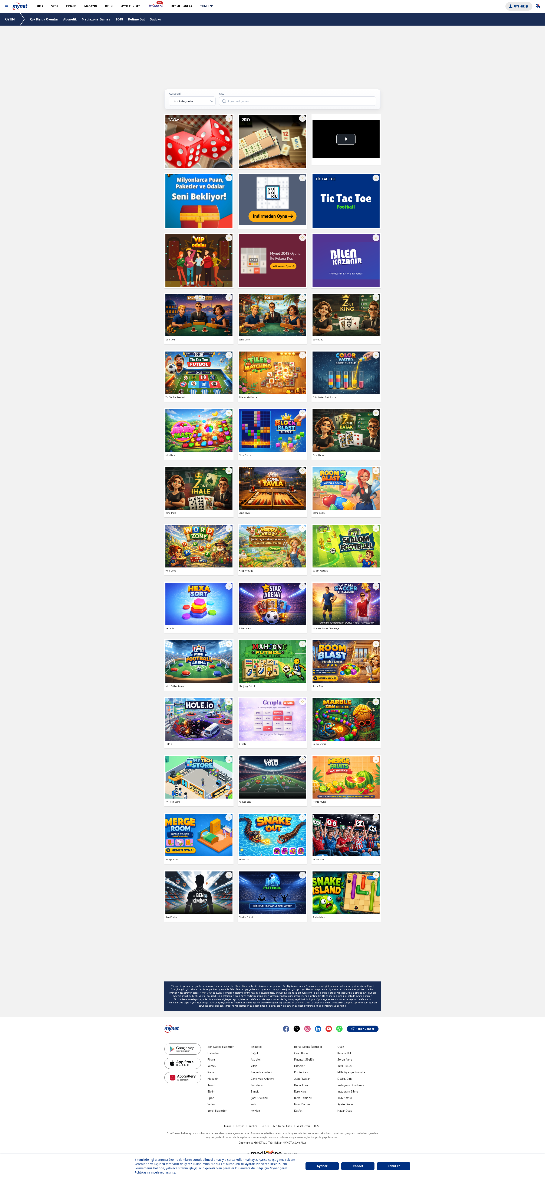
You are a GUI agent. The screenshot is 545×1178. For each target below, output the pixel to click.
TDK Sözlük (344, 1098)
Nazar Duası (345, 1111)
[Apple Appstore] (182, 1063)
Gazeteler (257, 1085)
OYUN (10, 19)
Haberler (213, 1053)
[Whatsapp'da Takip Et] (339, 1029)
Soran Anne (344, 1059)
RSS (316, 1126)
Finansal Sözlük (304, 1059)
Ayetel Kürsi (345, 1104)
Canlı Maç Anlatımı (262, 1079)
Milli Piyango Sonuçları (352, 1072)
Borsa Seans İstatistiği (308, 1047)
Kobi (253, 1104)
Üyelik (265, 1126)
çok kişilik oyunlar (328, 986)
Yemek (212, 1066)
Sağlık (254, 1053)
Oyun (340, 1047)
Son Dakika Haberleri (221, 1047)
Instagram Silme (347, 1091)
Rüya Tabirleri (303, 1098)
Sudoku (155, 19)
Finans (211, 1059)
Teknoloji (256, 1047)
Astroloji (256, 1059)
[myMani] (156, 6)
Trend (211, 1085)
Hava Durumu (302, 1104)
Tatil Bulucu (344, 1066)
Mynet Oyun (241, 986)
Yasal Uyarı (303, 1126)
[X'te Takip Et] (297, 1029)
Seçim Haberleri (261, 1072)
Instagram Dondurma (350, 1085)
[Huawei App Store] (182, 1077)
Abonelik (70, 19)
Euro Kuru (300, 1091)
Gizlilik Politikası (282, 1126)
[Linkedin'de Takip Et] (318, 1029)
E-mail (255, 1091)
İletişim (240, 1126)
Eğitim (211, 1091)
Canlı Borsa (301, 1053)
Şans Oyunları (259, 1098)
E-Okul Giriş (344, 1079)
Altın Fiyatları (302, 1079)
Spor (211, 1098)
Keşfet (298, 1111)
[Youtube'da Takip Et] (329, 1029)
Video (211, 1104)
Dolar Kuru (301, 1085)
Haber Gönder (365, 1029)
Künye (227, 1126)
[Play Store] (182, 1049)
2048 (119, 19)
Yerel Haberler (217, 1111)
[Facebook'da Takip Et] (286, 1029)
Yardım (253, 1126)
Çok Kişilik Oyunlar (44, 19)
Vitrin (254, 1066)
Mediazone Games (96, 19)
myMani (256, 1111)
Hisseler (299, 1066)
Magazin (213, 1079)
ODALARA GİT (198, 158)
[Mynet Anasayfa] (20, 5)
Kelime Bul (136, 19)
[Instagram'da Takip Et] (307, 1029)
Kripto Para (301, 1072)
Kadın (211, 1072)
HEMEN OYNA (199, 145)
